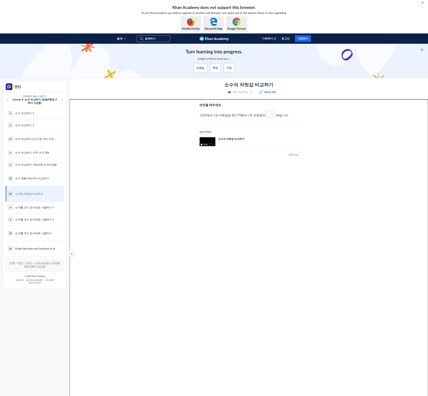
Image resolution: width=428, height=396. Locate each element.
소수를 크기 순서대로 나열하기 (33, 233)
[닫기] (422, 2)
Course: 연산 (30, 96)
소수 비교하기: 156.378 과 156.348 (36, 164)
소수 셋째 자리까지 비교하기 (32, 178)
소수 (29, 263)
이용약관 (20, 280)
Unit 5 (43, 96)
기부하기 (267, 38)
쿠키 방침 (49, 280)
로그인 (286, 38)
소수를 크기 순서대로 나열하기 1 (34, 207)
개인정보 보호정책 (34, 280)
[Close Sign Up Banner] (422, 49)
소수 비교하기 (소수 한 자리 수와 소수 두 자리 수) (37, 139)
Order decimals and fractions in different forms (37, 248)
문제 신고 (293, 154)
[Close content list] (72, 253)
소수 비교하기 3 (24, 125)
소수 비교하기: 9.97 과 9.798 (32, 152)
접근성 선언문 (35, 282)
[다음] (62, 100)
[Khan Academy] (214, 39)
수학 (12, 263)
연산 (20, 263)
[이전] (7, 100)
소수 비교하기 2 (24, 113)
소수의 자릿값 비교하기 (29, 194)
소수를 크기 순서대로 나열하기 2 (34, 219)
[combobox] (270, 114)
